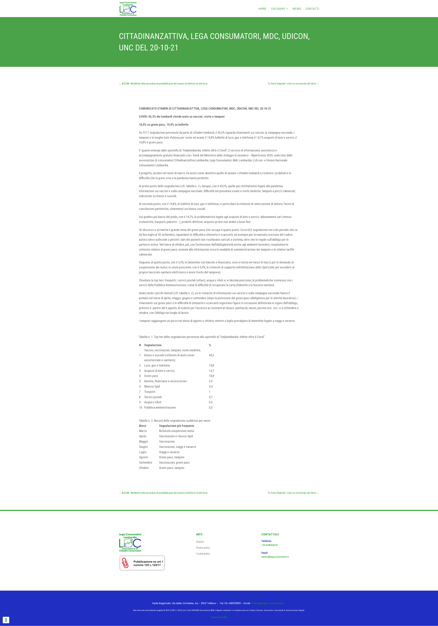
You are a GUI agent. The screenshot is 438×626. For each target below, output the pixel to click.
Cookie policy (203, 553)
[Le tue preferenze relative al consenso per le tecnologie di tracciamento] (6, 620)
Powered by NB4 (219, 617)
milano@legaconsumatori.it (275, 556)
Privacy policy (203, 547)
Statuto (200, 541)
